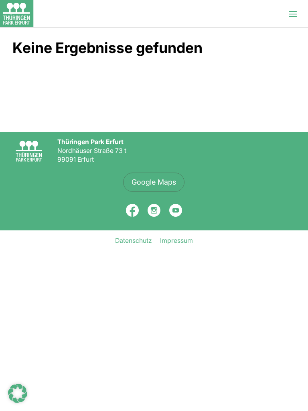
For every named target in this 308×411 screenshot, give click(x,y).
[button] (17, 393)
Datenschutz (133, 240)
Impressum (176, 240)
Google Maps (154, 182)
